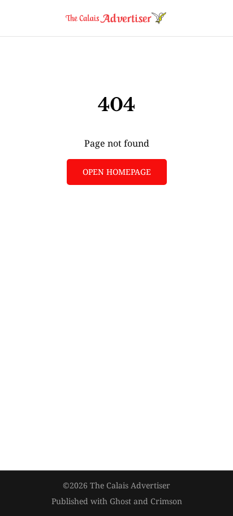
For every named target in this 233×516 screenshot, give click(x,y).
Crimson (166, 501)
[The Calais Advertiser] (116, 18)
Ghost (120, 501)
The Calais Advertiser (130, 485)
